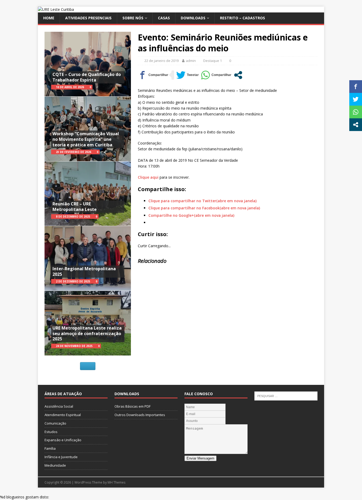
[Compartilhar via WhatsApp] (216, 75)
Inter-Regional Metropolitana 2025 (84, 271)
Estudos (51, 431)
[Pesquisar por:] (285, 395)
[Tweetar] (187, 75)
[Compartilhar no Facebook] (153, 75)
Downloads (193, 17)
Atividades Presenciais (88, 17)
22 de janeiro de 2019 (161, 60)
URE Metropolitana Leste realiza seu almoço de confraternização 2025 (87, 333)
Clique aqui (148, 177)
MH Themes (116, 482)
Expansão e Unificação (63, 440)
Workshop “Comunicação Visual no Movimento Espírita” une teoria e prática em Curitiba (85, 139)
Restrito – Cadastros (242, 17)
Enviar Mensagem (200, 458)
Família (50, 448)
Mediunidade (55, 465)
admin (191, 60)
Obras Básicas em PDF (132, 406)
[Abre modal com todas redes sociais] (238, 75)
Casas (164, 17)
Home (48, 17)
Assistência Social (59, 406)
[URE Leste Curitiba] (56, 9)
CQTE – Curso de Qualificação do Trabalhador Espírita (86, 77)
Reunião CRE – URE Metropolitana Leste (74, 206)
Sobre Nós (132, 17)
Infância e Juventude (61, 456)
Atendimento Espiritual (63, 414)
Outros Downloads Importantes (139, 414)
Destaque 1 (212, 60)
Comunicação (55, 423)
